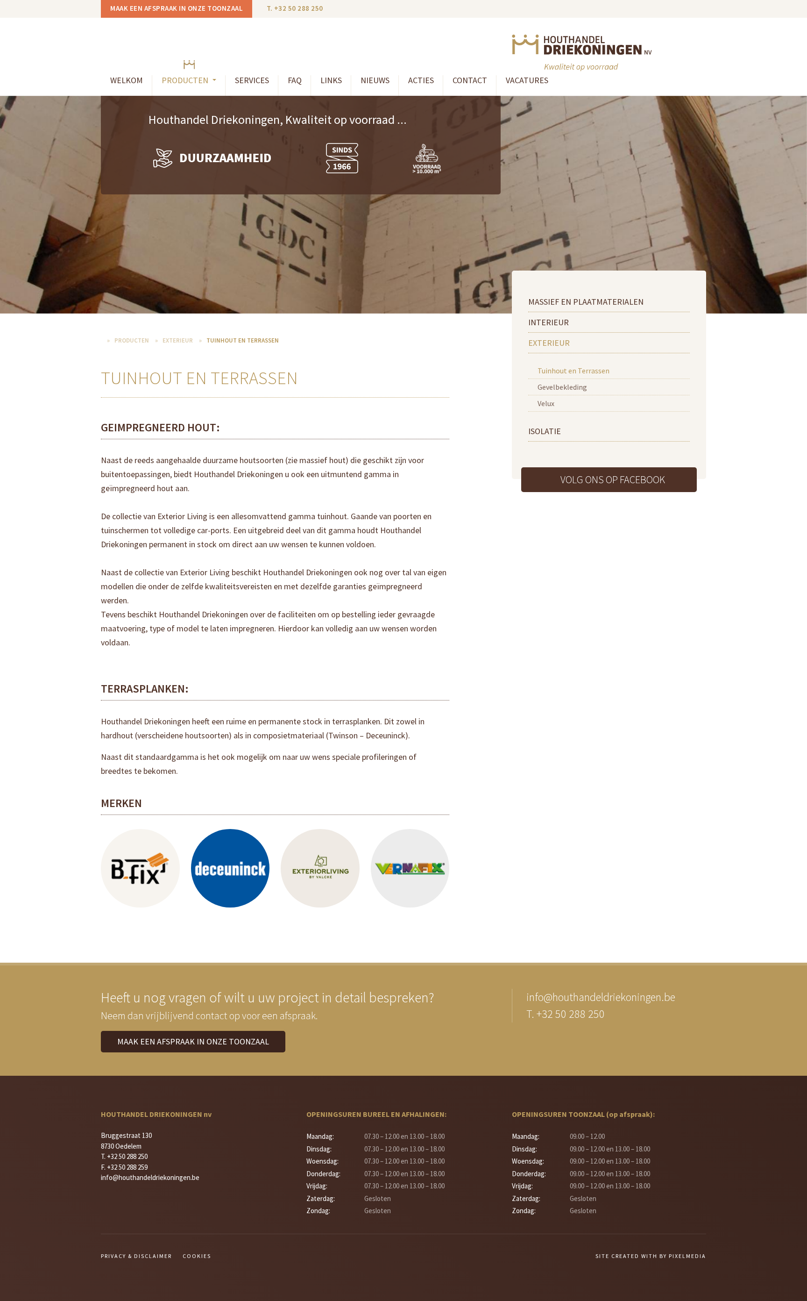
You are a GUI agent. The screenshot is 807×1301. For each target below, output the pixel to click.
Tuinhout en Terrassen (573, 370)
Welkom (126, 80)
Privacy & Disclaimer (136, 1255)
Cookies (197, 1255)
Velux (546, 403)
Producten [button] (186, 80)
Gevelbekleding (562, 387)
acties (421, 80)
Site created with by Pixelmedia (650, 1255)
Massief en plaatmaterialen (586, 301)
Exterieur (549, 342)
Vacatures (527, 80)
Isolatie (544, 431)
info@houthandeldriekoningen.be (600, 997)
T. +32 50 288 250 (295, 8)
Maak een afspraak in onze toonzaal (176, 8)
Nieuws (375, 80)
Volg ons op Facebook (612, 479)
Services (252, 80)
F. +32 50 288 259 (124, 1167)
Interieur (548, 322)
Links (331, 80)
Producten (131, 340)
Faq (295, 80)
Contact (470, 80)
